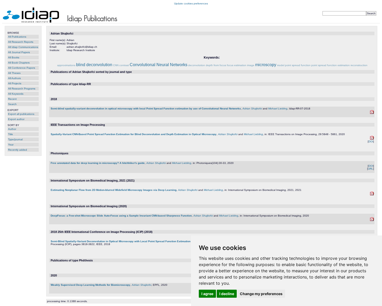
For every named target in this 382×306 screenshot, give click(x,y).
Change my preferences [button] (261, 293)
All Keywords (15, 93)
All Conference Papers (21, 67)
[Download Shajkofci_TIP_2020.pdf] (372, 138)
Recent (12, 99)
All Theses (14, 73)
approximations (66, 65)
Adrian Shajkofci (252, 108)
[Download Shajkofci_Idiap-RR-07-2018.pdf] (372, 113)
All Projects (14, 83)
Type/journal (15, 139)
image (250, 65)
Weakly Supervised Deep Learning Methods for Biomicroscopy (90, 284)
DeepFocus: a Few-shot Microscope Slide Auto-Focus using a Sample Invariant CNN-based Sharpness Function (121, 215)
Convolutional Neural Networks (158, 64)
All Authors (14, 78)
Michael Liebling (277, 108)
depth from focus (216, 65)
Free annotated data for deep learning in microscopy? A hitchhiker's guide (98, 163)
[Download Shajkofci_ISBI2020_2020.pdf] (372, 220)
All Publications (17, 36)
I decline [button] (226, 293)
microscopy (265, 64)
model (280, 65)
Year (11, 144)
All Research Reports (20, 41)
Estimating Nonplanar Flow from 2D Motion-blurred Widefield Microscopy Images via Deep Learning (113, 190)
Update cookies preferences (191, 3)
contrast (124, 65)
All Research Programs (21, 88)
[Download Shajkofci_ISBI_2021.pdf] (372, 194)
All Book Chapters (19, 62)
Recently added (17, 149)
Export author (16, 119)
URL (370, 168)
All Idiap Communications (23, 47)
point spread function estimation (330, 65)
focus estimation (236, 65)
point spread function (298, 65)
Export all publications (21, 114)
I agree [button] (207, 293)
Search (12, 104)
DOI (370, 141)
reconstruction (359, 65)
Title (10, 134)
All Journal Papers (19, 52)
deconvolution (196, 65)
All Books (13, 57)
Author (12, 129)
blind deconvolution (94, 64)
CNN (115, 65)
